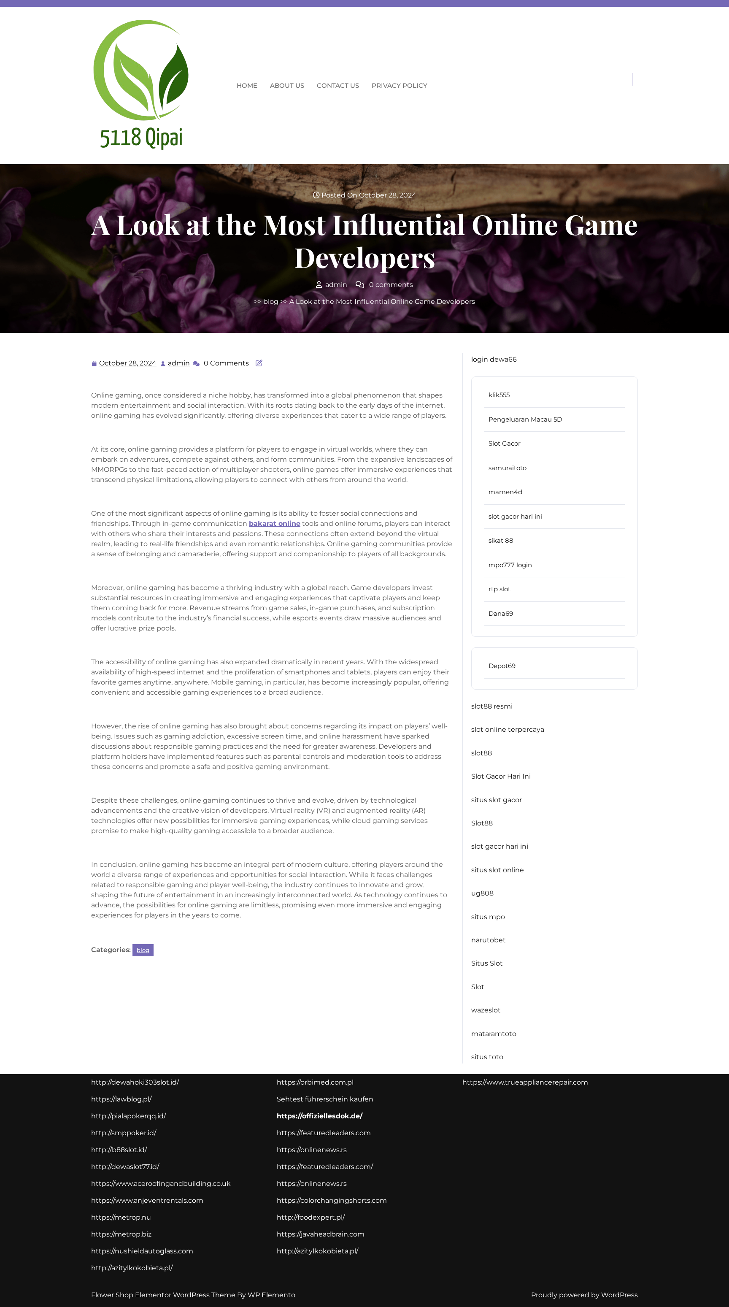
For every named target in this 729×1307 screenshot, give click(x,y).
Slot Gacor (505, 443)
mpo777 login (510, 565)
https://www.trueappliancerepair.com (525, 1082)
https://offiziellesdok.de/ (319, 1116)
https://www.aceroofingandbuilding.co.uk (161, 1184)
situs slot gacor (496, 800)
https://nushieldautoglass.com (142, 1251)
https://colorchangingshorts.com (332, 1200)
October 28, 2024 (128, 364)
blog (270, 302)
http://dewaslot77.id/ (125, 1167)
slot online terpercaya (507, 729)
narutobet (488, 940)
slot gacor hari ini (515, 516)
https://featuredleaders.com (324, 1133)
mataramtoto (493, 1034)
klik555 (499, 395)
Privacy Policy (399, 85)
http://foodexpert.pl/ (311, 1217)
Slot (477, 987)
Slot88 (482, 823)
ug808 (482, 893)
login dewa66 (494, 359)
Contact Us (338, 85)
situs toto (487, 1057)
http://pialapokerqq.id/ (128, 1116)
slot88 (481, 753)
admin (179, 363)
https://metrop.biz (121, 1234)
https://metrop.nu (121, 1217)
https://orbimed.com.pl (315, 1082)
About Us (287, 85)
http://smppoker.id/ (123, 1133)
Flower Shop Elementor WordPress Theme (164, 1295)
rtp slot (499, 589)
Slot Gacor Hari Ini (501, 776)
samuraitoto (507, 468)
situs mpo (488, 917)
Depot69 (502, 666)
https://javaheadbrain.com (320, 1234)
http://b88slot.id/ (119, 1150)
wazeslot (486, 1010)
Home (247, 85)
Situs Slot (487, 963)
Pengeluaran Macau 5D (525, 419)
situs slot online (497, 870)
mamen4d (505, 492)
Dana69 (501, 613)
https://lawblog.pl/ (121, 1099)
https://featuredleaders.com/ (325, 1167)
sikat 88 (501, 540)
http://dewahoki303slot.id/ (135, 1082)
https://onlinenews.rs (312, 1150)
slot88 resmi (492, 706)
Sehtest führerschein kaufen (325, 1099)
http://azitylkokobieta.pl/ (132, 1268)
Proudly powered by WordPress (584, 1295)
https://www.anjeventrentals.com (147, 1200)
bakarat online (274, 524)
